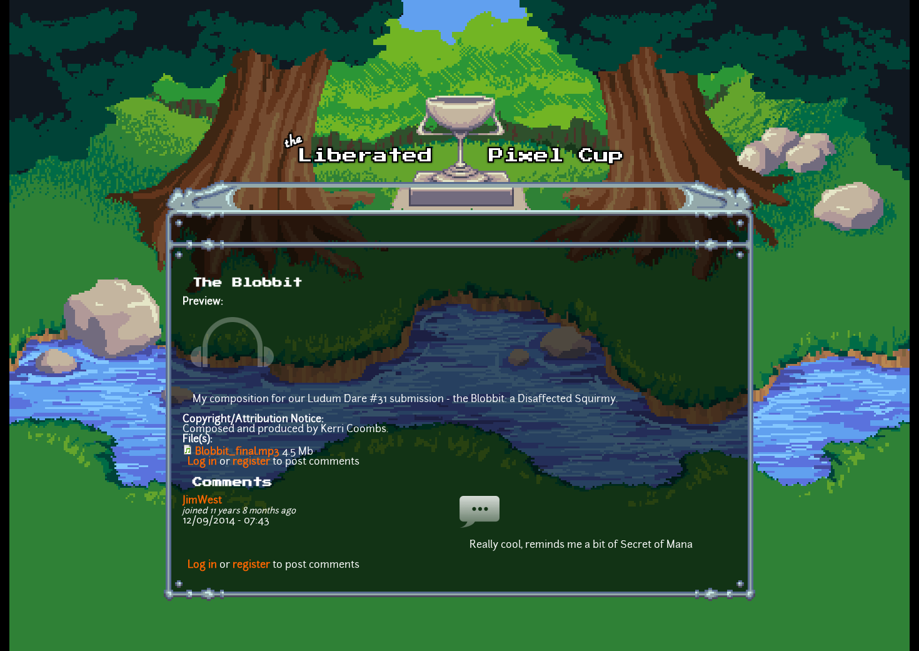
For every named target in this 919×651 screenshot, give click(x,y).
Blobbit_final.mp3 (237, 452)
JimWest (202, 501)
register (251, 462)
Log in (202, 462)
